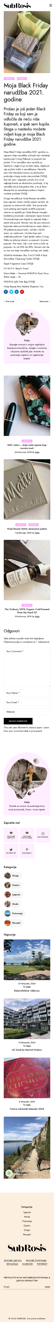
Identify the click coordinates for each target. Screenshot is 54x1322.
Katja (37, 452)
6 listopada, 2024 (27, 1101)
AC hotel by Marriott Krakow (27, 1049)
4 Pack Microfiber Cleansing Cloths (25, 257)
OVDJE (43, 176)
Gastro (27, 1225)
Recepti (27, 1234)
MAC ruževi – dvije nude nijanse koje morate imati (27, 446)
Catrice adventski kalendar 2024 (27, 1109)
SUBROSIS (21, 1318)
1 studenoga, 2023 (23, 532)
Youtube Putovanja (36, 1260)
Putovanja (27, 1221)
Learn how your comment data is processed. (26, 729)
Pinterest (42, 1264)
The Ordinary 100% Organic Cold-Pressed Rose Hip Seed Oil (27, 611)
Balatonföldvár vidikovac (27, 990)
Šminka (22, 79)
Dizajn (27, 1230)
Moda (27, 1216)
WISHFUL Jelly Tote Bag (16, 281)
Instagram (12, 1264)
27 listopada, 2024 (27, 983)
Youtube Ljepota (13, 1260)
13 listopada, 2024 (26, 1042)
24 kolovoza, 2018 (23, 452)
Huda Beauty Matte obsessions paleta (27, 528)
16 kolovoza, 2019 (23, 616)
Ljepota (9, 79)
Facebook (27, 1264)
